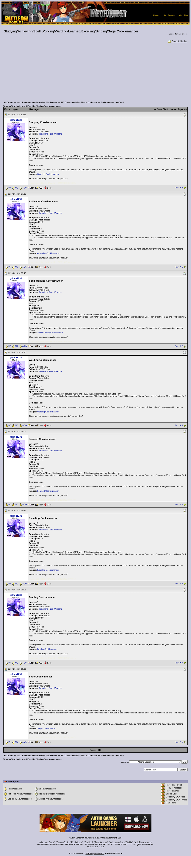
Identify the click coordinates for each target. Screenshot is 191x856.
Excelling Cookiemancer (48, 570)
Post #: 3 (179, 346)
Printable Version (179, 41)
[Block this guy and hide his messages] (47, 187)
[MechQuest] (51, 102)
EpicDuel (88, 842)
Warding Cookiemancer (48, 412)
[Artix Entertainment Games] (30, 102)
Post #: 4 (179, 425)
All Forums (8, 102)
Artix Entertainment (143, 842)
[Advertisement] (95, 71)
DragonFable (63, 842)
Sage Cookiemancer (46, 728)
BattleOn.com (101, 842)
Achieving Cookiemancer (48, 253)
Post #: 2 (179, 267)
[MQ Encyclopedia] (69, 102)
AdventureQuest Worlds (121, 842)
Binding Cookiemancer (47, 649)
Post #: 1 (179, 188)
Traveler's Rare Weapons (50, 134)
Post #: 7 (179, 663)
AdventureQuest (46, 842)
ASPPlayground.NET (95, 853)
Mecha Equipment (89, 102)
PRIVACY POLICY (95, 847)
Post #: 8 (179, 742)
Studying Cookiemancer (48, 174)
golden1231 (16, 120)
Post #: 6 (179, 584)
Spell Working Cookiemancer (50, 332)
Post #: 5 (179, 504)
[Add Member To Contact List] (39, 187)
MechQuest (76, 842)
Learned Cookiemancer (48, 491)
